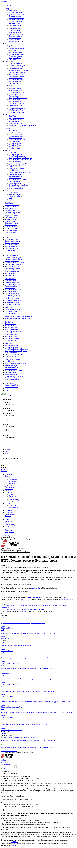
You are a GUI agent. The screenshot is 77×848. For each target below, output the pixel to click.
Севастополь (13, 59)
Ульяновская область (16, 110)
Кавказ (7, 150)
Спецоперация (18, 744)
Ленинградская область (17, 72)
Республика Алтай (15, 143)
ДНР (10, 199)
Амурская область (15, 170)
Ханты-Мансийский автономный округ (22, 125)
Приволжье (9, 85)
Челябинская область (16, 119)
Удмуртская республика (17, 109)
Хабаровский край (15, 183)
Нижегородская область (17, 90)
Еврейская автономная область (19, 172)
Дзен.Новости (37, 597)
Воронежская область (16, 19)
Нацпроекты (9, 489)
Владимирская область (16, 18)
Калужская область (15, 23)
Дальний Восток (10, 167)
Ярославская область (16, 41)
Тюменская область (15, 123)
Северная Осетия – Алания (18, 163)
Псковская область (15, 78)
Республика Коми (15, 81)
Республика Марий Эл (16, 99)
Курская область (14, 27)
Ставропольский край (16, 165)
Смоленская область (16, 34)
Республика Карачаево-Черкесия (20, 159)
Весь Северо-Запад (15, 63)
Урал (6, 114)
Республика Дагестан (16, 154)
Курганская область (15, 121)
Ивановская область (16, 21)
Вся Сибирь (13, 130)
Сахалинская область (16, 181)
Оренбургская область (16, 92)
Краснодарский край (16, 50)
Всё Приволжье (14, 87)
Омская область (14, 141)
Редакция (4, 762)
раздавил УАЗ (36, 588)
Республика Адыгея (15, 52)
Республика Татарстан (16, 103)
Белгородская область (16, 14)
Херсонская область (15, 196)
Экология (8, 490)
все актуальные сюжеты (9, 751)
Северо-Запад (9, 61)
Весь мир (8, 5)
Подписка (12, 505)
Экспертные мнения (16, 498)
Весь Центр (13, 10)
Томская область (14, 149)
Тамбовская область (15, 36)
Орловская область (15, 30)
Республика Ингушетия (17, 156)
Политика (8, 474)
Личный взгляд (14, 500)
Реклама (7, 449)
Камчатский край (15, 174)
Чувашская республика (17, 112)
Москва (7, 7)
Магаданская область (16, 176)
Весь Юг (12, 45)
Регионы (4, 2)
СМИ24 (13, 845)
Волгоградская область (17, 49)
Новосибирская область (17, 139)
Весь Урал (12, 116)
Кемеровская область (16, 136)
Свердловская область (16, 118)
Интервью (12, 501)
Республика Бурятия (16, 189)
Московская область (16, 12)
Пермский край (14, 96)
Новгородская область (16, 76)
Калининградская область (18, 67)
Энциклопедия (14, 494)
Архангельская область (17, 65)
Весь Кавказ (13, 152)
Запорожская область (16, 194)
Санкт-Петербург (15, 83)
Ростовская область (15, 56)
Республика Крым (15, 58)
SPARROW (14, 842)
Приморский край (15, 178)
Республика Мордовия (16, 101)
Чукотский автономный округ (19, 185)
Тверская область (15, 38)
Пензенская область (15, 94)
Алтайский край (14, 132)
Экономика (13, 478)
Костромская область (16, 25)
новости (3, 469)
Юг (6, 43)
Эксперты (8, 492)
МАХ (29, 597)
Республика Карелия (16, 79)
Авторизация (5, 764)
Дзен (21, 599)
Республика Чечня (15, 161)
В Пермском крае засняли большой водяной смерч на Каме (24, 609)
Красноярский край (15, 138)
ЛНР (10, 198)
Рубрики (4, 471)
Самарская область (15, 105)
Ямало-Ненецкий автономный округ (21, 127)
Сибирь (7, 129)
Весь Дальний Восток (16, 169)
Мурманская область (16, 74)
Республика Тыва (15, 145)
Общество (8, 485)
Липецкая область (15, 29)
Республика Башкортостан (18, 98)
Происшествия (10, 487)
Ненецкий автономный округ (19, 70)
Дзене (26, 611)
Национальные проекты (27, 737)
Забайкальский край (16, 187)
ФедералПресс (67, 599)
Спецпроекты (9, 503)
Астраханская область (16, 47)
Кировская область (15, 89)
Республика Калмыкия (16, 54)
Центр (7, 9)
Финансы (12, 483)
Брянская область (15, 16)
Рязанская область (15, 32)
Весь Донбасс (13, 192)
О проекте (4, 759)
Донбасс (8, 190)
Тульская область (14, 39)
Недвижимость (14, 481)
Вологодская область (16, 69)
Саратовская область (16, 107)
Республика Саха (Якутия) (18, 179)
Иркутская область (15, 134)
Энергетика (13, 480)
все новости (5, 733)
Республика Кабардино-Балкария (20, 158)
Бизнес (7, 476)
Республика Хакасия (16, 147)
